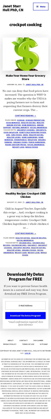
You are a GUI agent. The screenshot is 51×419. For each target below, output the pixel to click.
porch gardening (37, 142)
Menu (42, 6)
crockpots (41, 130)
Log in (28, 353)
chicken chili (25, 243)
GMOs (25, 135)
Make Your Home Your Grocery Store (25, 77)
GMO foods (16, 135)
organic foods (20, 142)
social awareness (38, 127)
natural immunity (20, 127)
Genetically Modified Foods (32, 132)
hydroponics (20, 140)
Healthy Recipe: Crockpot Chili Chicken (25, 195)
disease (21, 120)
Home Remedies (29, 125)
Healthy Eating (28, 123)
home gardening (29, 137)
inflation (32, 140)
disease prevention (35, 120)
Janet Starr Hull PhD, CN (13, 8)
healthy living (14, 137)
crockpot (32, 245)
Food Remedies (13, 123)
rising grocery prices (15, 145)
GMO (8, 135)
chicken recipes (18, 245)
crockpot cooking (26, 130)
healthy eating (36, 135)
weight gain (21, 253)
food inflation (11, 132)
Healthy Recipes (38, 238)
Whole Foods (31, 147)
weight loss (18, 147)
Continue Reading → (25, 115)
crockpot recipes (21, 248)
